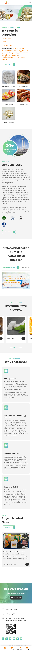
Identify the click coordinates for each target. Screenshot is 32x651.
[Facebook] (3, 638)
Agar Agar (9, 54)
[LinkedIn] (10, 638)
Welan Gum (7, 42)
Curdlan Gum (7, 45)
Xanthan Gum (17, 50)
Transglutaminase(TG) (9, 57)
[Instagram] (17, 638)
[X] (6, 638)
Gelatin (19, 54)
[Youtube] (14, 638)
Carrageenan (6, 56)
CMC (18, 57)
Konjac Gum (14, 56)
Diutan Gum (5, 52)
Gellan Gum (7, 39)
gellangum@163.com (12, 614)
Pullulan (21, 52)
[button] (24, 18)
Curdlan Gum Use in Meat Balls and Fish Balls (15, 278)
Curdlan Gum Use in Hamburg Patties (13, 275)
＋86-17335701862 (11, 609)
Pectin (14, 54)
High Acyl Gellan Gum (19, 48)
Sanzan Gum (14, 52)
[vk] (21, 638)
